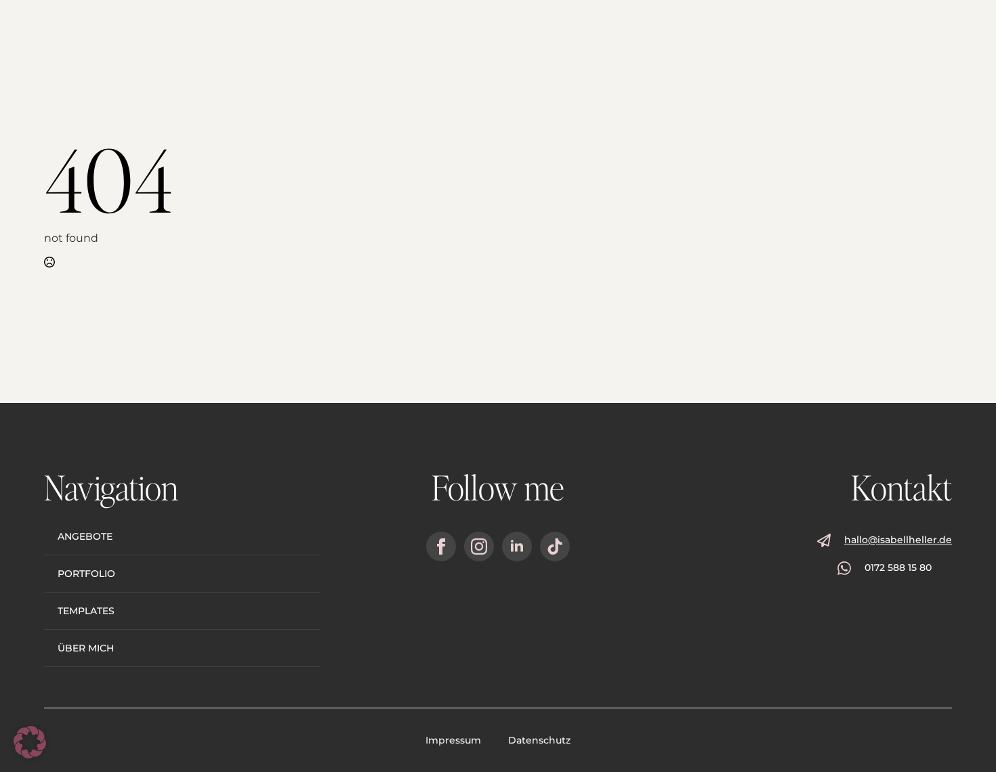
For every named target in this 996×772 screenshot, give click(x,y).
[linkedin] (517, 546)
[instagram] (479, 546)
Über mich (86, 648)
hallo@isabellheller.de (898, 540)
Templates (86, 611)
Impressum (453, 740)
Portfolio (86, 573)
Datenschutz (539, 740)
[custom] (555, 546)
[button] (30, 742)
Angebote (85, 536)
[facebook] (441, 546)
